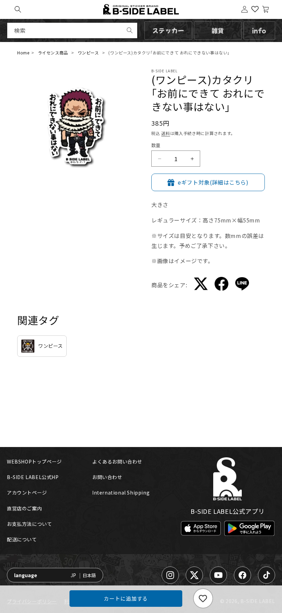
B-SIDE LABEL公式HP (33, 477)
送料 (165, 133)
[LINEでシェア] (242, 285)
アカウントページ (27, 492)
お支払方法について (29, 523)
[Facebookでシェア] (221, 285)
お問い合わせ (107, 477)
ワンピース (88, 52)
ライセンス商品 (53, 52)
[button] (18, 9)
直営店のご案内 (24, 508)
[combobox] (72, 30)
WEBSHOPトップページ (34, 461)
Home (23, 52)
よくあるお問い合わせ (117, 461)
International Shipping (121, 492)
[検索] (129, 30)
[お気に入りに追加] (203, 598)
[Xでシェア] (201, 285)
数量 (156, 145)
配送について (22, 539)
